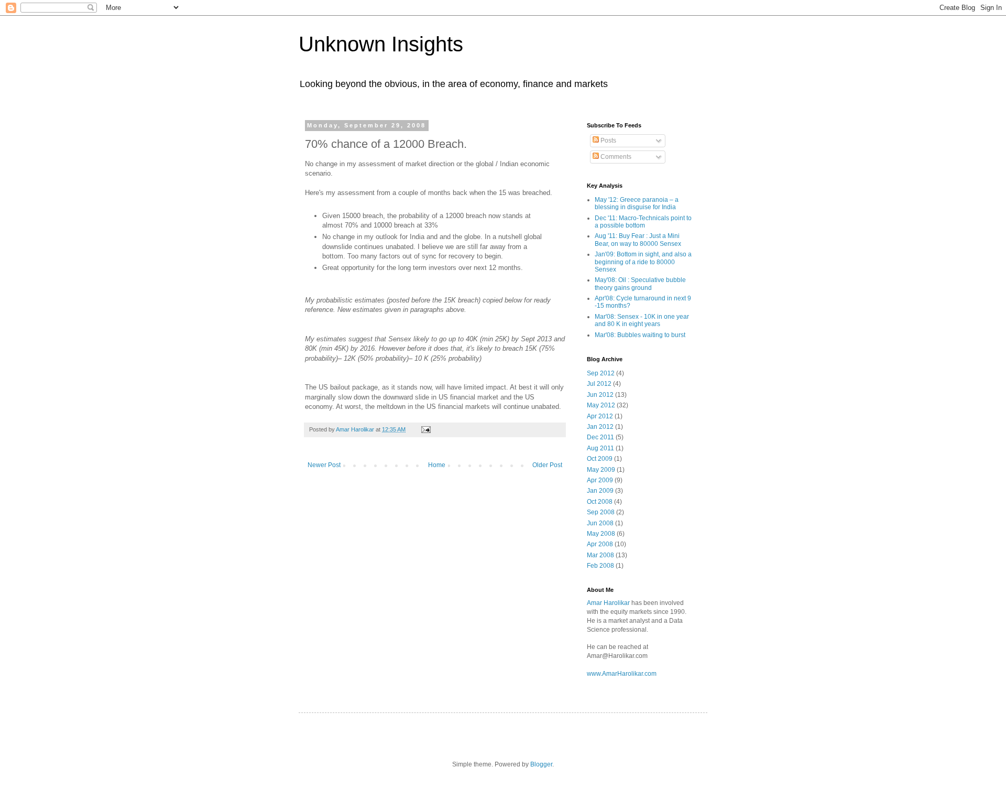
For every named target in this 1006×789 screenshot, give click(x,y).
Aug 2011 (600, 448)
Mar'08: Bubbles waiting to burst (640, 335)
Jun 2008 (600, 523)
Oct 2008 (600, 501)
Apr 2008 (600, 544)
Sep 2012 (601, 373)
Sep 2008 (601, 512)
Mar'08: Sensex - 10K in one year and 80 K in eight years (642, 320)
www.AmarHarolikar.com (622, 673)
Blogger (541, 764)
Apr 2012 (600, 416)
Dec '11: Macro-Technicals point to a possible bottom (643, 221)
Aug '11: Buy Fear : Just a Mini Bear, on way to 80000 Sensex (638, 239)
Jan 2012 (600, 426)
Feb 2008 (600, 565)
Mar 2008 (600, 555)
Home (436, 465)
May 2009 (601, 469)
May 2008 (601, 533)
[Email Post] (425, 429)
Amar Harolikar (609, 603)
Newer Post (324, 465)
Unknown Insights (381, 44)
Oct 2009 (600, 458)
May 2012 (601, 405)
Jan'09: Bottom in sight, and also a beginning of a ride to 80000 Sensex (643, 262)
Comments (615, 156)
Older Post (547, 465)
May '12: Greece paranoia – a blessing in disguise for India (637, 203)
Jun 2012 (600, 394)
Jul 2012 (599, 383)
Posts (607, 140)
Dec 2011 (600, 437)
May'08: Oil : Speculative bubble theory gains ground (640, 283)
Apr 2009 (600, 480)
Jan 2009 (600, 490)
